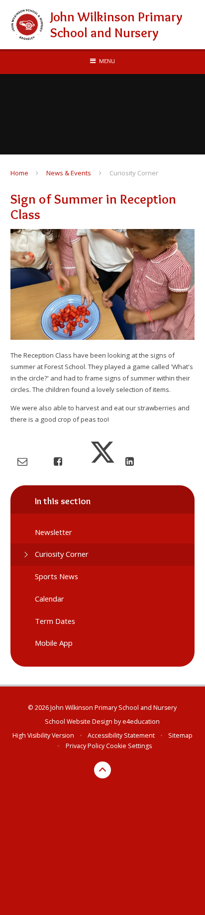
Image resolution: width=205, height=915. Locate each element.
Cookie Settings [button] (129, 746)
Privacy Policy (85, 746)
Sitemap (180, 735)
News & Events (68, 172)
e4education (141, 721)
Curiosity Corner (133, 172)
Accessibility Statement (121, 735)
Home (19, 172)
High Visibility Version (43, 735)
